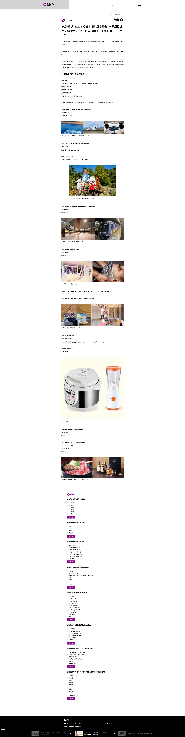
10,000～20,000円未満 (75, 633)
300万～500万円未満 (74, 547)
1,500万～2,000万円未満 (75, 556)
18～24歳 (71, 503)
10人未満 (71, 596)
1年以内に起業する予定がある (76, 654)
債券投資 (71, 691)
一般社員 (71, 571)
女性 (70, 528)
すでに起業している (73, 656)
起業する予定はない (74, 663)
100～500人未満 (73, 603)
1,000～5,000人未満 (74, 607)
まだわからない (73, 661)
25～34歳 (71, 505)
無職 (70, 616)
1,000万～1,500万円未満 (75, 554)
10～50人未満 (72, 599)
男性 (70, 526)
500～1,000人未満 (73, 605)
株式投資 (71, 678)
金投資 (70, 689)
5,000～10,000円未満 (74, 631)
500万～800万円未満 (74, 550)
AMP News (69, 20)
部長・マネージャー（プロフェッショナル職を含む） (81, 575)
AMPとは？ (66, 723)
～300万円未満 (73, 545)
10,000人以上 (72, 612)
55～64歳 (71, 511)
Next (114, 734)
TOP (108, 14)
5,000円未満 (72, 629)
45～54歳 (71, 509)
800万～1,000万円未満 (75, 552)
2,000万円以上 (72, 558)
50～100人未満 (73, 601)
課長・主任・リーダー (74, 573)
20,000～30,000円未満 (75, 635)
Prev (71, 734)
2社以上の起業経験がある (75, 659)
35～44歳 (71, 507)
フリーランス (72, 582)
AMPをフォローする (107, 723)
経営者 (70, 580)
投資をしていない (73, 695)
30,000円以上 (72, 637)
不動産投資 (72, 684)
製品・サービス (119, 14)
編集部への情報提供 (69, 727)
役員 (70, 577)
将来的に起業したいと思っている (77, 652)
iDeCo (70, 680)
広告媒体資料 (78, 727)
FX (69, 686)
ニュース (112, 14)
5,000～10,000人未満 (74, 610)
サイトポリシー (78, 723)
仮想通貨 (71, 682)
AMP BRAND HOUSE (69, 730)
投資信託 (71, 675)
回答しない (71, 533)
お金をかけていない (74, 640)
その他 (70, 531)
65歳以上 (71, 514)
